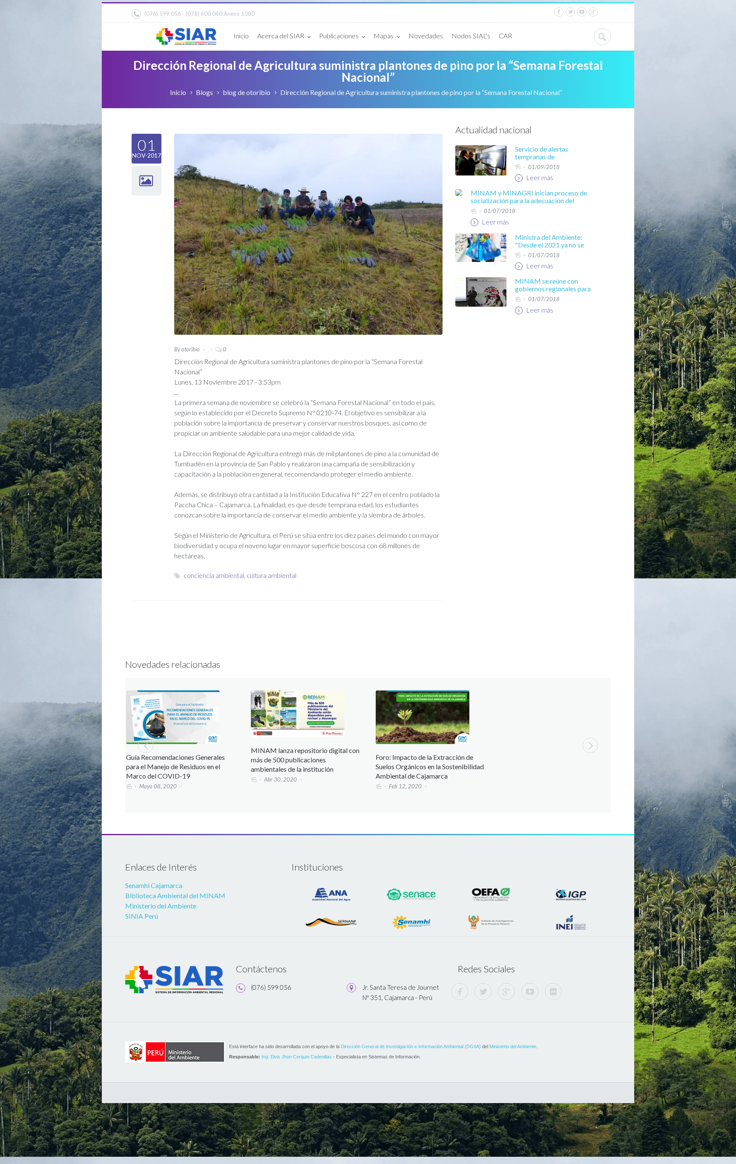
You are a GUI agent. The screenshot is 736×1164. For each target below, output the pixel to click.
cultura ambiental (271, 575)
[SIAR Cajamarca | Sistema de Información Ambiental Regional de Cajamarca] (186, 33)
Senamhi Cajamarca (153, 885)
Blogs (204, 92)
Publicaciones (339, 36)
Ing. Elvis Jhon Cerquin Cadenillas (297, 1056)
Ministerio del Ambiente (160, 906)
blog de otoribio (246, 92)
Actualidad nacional (493, 129)
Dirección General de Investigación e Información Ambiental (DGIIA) (411, 1046)
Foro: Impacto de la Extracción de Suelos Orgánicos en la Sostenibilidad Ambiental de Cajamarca (430, 766)
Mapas (384, 36)
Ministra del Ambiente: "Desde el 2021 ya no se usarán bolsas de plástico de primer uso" (551, 248)
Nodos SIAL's (470, 36)
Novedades (425, 36)
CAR (505, 36)
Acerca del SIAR (280, 36)
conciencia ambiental (214, 575)
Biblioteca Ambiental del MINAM (175, 895)
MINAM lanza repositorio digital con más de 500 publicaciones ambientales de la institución (305, 759)
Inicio (241, 36)
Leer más (539, 177)
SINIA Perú (141, 916)
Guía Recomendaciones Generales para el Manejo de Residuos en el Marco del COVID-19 (175, 766)
